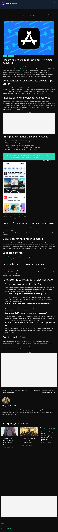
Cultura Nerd (4, 526)
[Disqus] (29, 472)
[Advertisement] (29, 123)
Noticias (5, 56)
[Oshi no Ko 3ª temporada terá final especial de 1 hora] (9, 428)
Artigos (3, 523)
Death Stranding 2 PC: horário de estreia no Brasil (28, 441)
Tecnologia (11, 56)
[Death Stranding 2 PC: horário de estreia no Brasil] (28, 428)
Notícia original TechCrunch (13, 259)
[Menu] (2, 8)
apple (24, 66)
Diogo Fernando (17, 66)
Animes (3, 521)
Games (3, 531)
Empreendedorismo (6, 528)
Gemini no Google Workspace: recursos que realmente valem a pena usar (47, 436)
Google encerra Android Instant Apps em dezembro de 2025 (15, 391)
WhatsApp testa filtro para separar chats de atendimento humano (42, 391)
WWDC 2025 (20, 87)
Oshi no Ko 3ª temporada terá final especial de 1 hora (9, 442)
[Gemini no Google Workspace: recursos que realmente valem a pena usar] (47, 428)
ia (26, 66)
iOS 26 (21, 69)
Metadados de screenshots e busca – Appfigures (19, 257)
